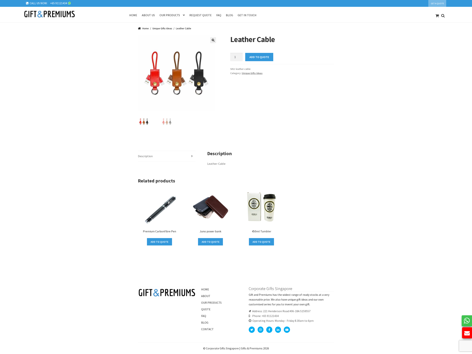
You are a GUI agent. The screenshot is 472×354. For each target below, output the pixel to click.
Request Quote (200, 15)
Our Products (169, 15)
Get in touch (247, 15)
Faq (218, 15)
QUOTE (206, 309)
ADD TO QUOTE (259, 57)
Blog (229, 15)
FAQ (203, 316)
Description (145, 156)
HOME (205, 289)
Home (133, 15)
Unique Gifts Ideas (162, 28)
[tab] (167, 156)
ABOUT (205, 296)
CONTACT (207, 329)
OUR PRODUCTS (211, 302)
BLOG (204, 322)
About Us (148, 15)
